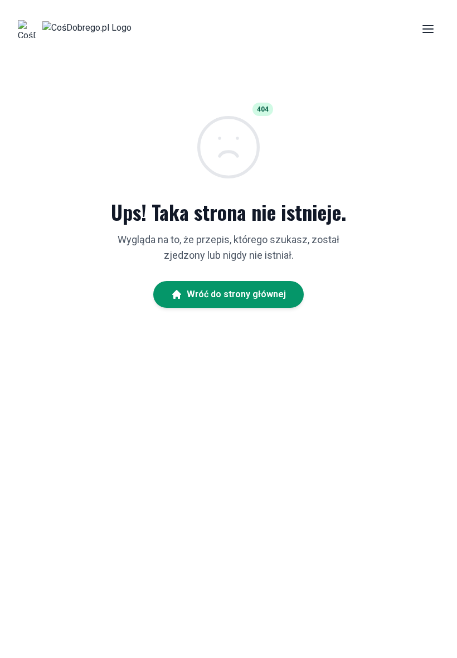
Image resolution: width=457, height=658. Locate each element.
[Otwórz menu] (428, 29)
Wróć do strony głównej (236, 294)
